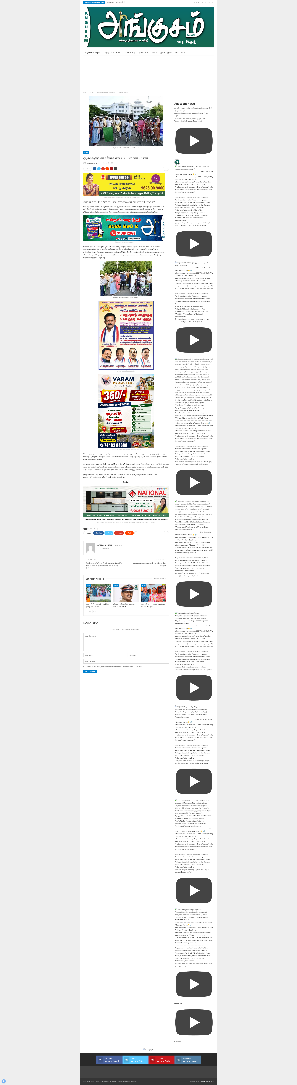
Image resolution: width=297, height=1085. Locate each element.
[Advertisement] (148, 73)
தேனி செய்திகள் (93, 528)
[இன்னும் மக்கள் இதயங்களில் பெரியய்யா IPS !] (126, 593)
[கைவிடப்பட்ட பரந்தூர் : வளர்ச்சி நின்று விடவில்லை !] (98, 593)
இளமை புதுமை (166, 53)
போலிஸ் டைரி (130, 53)
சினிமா (154, 53)
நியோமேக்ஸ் (143, 53)
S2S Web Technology (207, 1081)
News (86, 152)
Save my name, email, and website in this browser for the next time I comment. (114, 667)
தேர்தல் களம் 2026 (112, 53)
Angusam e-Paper (92, 53)
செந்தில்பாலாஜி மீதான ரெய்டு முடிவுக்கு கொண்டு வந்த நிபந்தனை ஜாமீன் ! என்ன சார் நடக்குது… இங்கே (104, 565)
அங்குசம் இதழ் (120, 2)
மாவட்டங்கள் (180, 53)
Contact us (110, 2)
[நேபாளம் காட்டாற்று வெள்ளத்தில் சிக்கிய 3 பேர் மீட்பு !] (153, 593)
